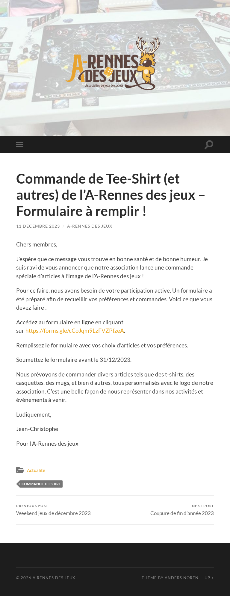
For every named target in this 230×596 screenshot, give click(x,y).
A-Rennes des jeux (89, 226)
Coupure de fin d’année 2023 (182, 509)
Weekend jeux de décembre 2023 (53, 509)
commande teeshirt (41, 484)
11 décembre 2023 (38, 226)
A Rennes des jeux (54, 577)
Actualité (36, 470)
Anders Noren (182, 577)
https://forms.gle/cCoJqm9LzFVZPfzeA (74, 330)
